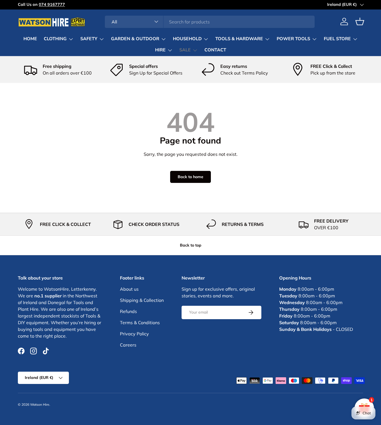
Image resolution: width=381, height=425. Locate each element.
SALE (185, 50)
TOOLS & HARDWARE (239, 39)
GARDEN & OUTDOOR (135, 39)
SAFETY (88, 39)
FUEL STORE (337, 39)
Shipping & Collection (142, 300)
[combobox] (209, 21)
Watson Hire (39, 404)
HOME (30, 39)
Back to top (190, 245)
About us (129, 289)
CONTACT (215, 50)
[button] (360, 21)
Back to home (190, 176)
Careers (128, 345)
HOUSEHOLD (187, 39)
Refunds (128, 311)
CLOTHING (55, 39)
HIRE (160, 50)
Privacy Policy (134, 333)
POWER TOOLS (293, 39)
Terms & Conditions (140, 322)
